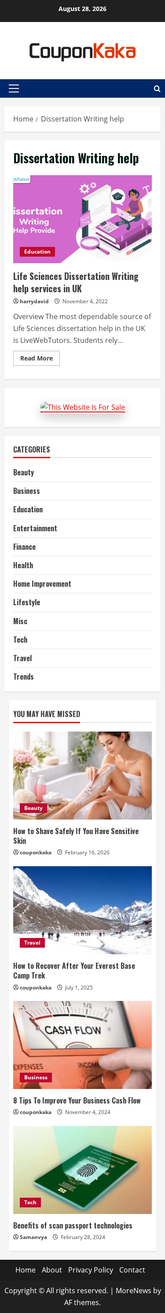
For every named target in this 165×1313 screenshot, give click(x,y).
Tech (20, 639)
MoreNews (133, 1290)
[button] (13, 88)
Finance (24, 546)
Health (23, 565)
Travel (22, 658)
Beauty (23, 472)
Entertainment (35, 528)
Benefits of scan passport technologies (72, 1225)
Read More (40, 359)
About (52, 1270)
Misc (20, 621)
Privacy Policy (90, 1270)
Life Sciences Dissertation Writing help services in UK (82, 219)
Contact (132, 1270)
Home (25, 1270)
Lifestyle (26, 602)
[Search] (157, 88)
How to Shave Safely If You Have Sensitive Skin (76, 836)
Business (26, 490)
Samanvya (33, 1237)
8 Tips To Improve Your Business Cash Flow (77, 1100)
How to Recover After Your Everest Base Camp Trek (74, 970)
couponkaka (35, 852)
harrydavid (34, 301)
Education (37, 251)
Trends (23, 676)
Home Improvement (42, 583)
